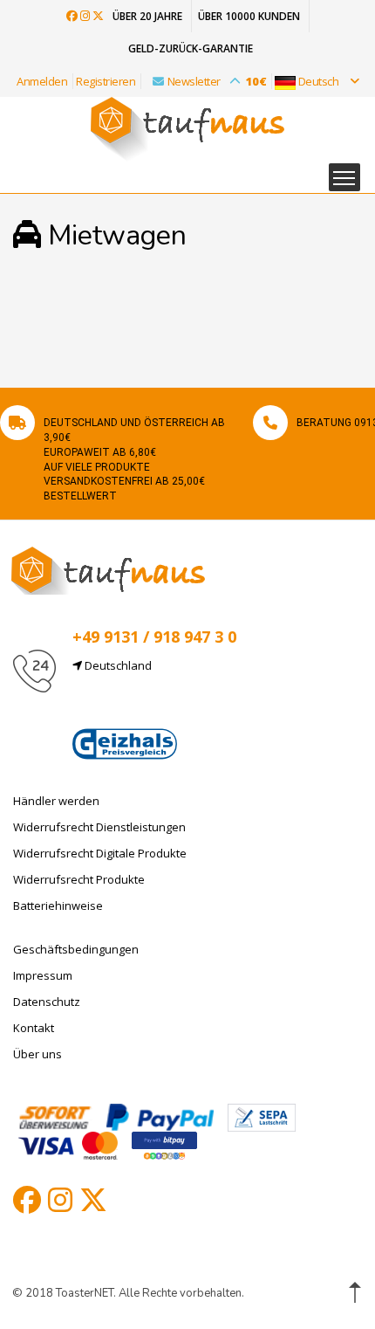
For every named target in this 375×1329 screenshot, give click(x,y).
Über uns (37, 1054)
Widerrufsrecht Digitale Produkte (100, 853)
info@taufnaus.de (154, 707)
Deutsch (318, 81)
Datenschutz (46, 1001)
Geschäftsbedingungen (76, 949)
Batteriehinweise (58, 905)
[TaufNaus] (108, 569)
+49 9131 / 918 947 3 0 (154, 636)
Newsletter (217, 81)
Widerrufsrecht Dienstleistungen (99, 827)
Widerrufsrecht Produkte (79, 879)
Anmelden (42, 81)
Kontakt (33, 1028)
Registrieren (105, 81)
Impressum (42, 975)
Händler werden (56, 801)
